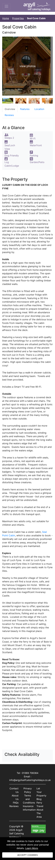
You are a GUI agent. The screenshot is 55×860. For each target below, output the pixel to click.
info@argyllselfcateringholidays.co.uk (30, 780)
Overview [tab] (10, 109)
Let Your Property (41, 792)
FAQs (15, 802)
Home (5, 18)
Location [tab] (39, 109)
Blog (39, 799)
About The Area (40, 813)
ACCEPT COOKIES (27, 855)
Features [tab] (24, 109)
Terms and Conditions (29, 799)
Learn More (31, 848)
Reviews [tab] (9, 115)
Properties (18, 18)
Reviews (13, 806)
